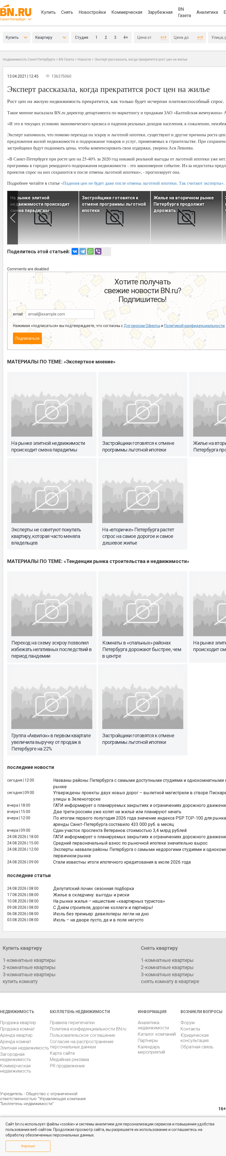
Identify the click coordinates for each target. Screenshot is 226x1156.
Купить (48, 12)
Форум (188, 1022)
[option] (43, 217)
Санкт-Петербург (13, 19)
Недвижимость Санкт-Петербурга (29, 59)
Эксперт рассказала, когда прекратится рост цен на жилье (141, 59)
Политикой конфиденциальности (194, 325)
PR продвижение (67, 1065)
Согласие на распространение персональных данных (82, 1044)
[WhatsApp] (90, 251)
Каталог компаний (157, 1034)
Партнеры (148, 1040)
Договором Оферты (142, 325)
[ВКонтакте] (75, 251)
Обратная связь (197, 1046)
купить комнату (20, 981)
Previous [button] (12, 217)
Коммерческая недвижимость (15, 1068)
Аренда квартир (16, 1035)
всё (163, 37)
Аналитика (207, 12)
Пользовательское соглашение (82, 1035)
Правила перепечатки (72, 1022)
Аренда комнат (15, 1041)
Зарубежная (160, 12)
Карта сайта (62, 1053)
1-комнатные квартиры (29, 960)
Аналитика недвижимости (153, 1025)
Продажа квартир (18, 1022)
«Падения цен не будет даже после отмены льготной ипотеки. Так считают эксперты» (142, 183)
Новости (84, 59)
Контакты (190, 1029)
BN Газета (184, 12)
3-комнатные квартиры (29, 974)
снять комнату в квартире (170, 981)
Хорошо (28, 1146)
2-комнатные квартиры (29, 967)
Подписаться (27, 338)
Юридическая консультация (195, 1038)
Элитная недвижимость (24, 1048)
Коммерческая (126, 12)
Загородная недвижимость (15, 1057)
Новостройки (92, 12)
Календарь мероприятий (151, 1049)
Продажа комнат (17, 1029)
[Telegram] (82, 251)
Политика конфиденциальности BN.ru (88, 1029)
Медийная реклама (69, 1059)
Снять (67, 12)
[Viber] (98, 251)
